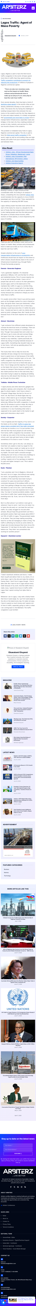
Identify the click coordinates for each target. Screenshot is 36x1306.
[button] (33, 8)
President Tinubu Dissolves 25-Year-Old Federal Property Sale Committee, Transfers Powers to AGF (22, 789)
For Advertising (5, 1287)
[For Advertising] (2, 1285)
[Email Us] (2, 1259)
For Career (4, 1295)
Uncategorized (7, 18)
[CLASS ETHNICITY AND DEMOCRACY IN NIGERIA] (18, 572)
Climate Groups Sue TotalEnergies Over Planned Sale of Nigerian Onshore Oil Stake (18, 918)
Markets (6, 872)
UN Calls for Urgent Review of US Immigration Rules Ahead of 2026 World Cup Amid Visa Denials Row (18, 1013)
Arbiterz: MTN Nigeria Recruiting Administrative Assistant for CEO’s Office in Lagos (23, 800)
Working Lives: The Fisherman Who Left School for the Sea (23, 719)
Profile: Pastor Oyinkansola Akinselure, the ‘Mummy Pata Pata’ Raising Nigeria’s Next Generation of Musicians (23, 686)
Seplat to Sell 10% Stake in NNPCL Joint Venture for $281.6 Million (23, 756)
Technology (7, 875)
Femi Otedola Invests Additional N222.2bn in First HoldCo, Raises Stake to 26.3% (23, 811)
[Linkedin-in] (30, 1)
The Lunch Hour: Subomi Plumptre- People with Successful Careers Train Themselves (23, 709)
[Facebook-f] (25, 1)
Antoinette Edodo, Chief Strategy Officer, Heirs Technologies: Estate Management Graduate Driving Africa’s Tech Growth (23, 698)
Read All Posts (18, 666)
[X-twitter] (28, 1)
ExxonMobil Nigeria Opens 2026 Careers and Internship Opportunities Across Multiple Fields (18, 1076)
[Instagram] (32, 1)
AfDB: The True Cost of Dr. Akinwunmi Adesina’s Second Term (23, 728)
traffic (23, 624)
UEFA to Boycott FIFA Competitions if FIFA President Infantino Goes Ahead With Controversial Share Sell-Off (23, 777)
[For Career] (2, 1293)
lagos (14, 624)
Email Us (3, 1262)
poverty (18, 624)
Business (6, 869)
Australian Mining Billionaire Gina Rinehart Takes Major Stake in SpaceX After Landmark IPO (18, 981)
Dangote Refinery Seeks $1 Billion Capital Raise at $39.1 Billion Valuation (18, 1044)
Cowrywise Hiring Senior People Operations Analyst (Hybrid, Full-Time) (18, 1107)
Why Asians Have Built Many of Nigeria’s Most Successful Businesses (22, 739)
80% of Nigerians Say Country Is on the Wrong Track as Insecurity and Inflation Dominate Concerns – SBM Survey (18, 950)
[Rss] (34, 1)
